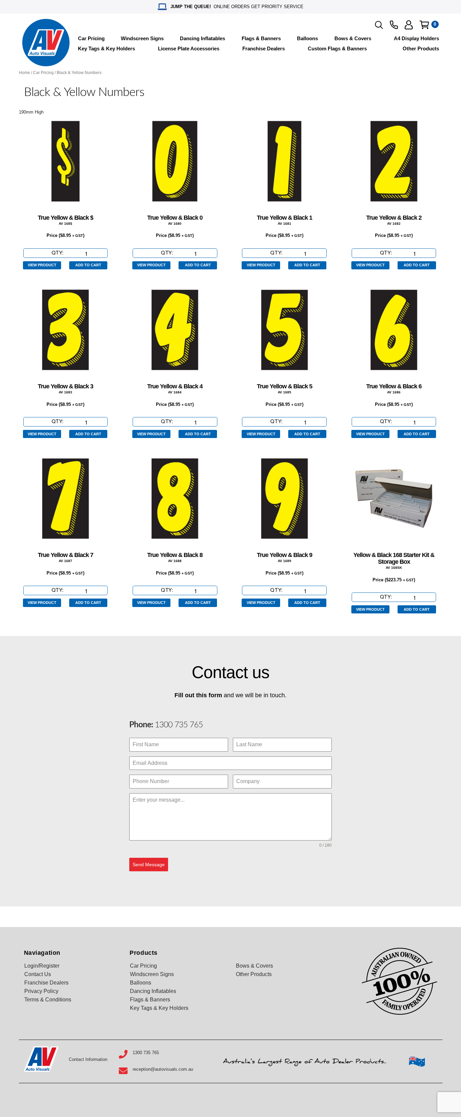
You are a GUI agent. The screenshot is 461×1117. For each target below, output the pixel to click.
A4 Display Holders (416, 38)
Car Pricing (91, 38)
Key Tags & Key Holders (106, 48)
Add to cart (88, 265)
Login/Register (41, 966)
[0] (424, 25)
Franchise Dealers (263, 48)
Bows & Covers (352, 38)
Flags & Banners (261, 38)
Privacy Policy (41, 991)
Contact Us (37, 974)
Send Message (149, 864)
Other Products (421, 48)
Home (24, 72)
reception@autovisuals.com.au (163, 1069)
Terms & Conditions (47, 999)
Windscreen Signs (142, 38)
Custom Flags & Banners (337, 48)
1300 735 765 (178, 725)
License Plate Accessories (188, 48)
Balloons (307, 38)
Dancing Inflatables (202, 38)
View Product (42, 265)
